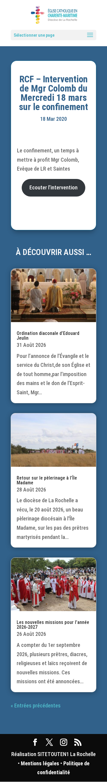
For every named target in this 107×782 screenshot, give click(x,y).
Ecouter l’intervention (53, 187)
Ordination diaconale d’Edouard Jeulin (48, 335)
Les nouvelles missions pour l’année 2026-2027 (53, 624)
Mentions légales (40, 763)
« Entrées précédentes (36, 705)
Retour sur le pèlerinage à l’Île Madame (47, 480)
